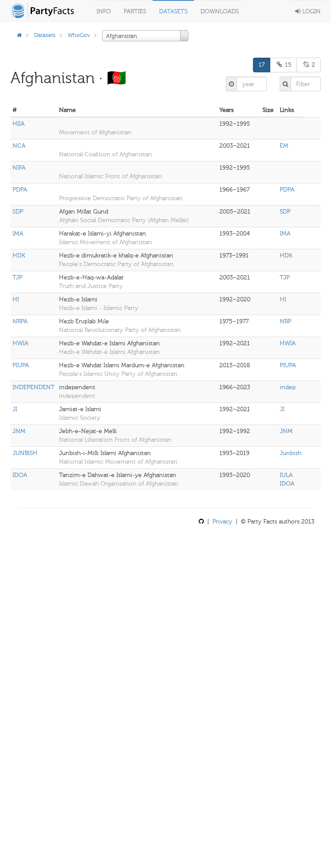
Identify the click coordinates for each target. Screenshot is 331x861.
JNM (18, 431)
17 (262, 64)
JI (14, 409)
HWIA (20, 343)
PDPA (19, 189)
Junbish (290, 453)
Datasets (173, 11)
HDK (18, 255)
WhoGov (79, 35)
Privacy (222, 521)
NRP (285, 321)
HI (15, 299)
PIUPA (20, 365)
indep (288, 387)
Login (310, 11)
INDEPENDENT (33, 387)
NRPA (20, 321)
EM (284, 145)
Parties (135, 11)
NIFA (18, 167)
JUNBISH (24, 453)
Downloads (219, 11)
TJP (17, 277)
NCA (18, 145)
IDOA (19, 475)
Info (104, 11)
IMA (17, 233)
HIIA (18, 123)
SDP (17, 211)
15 (287, 64)
